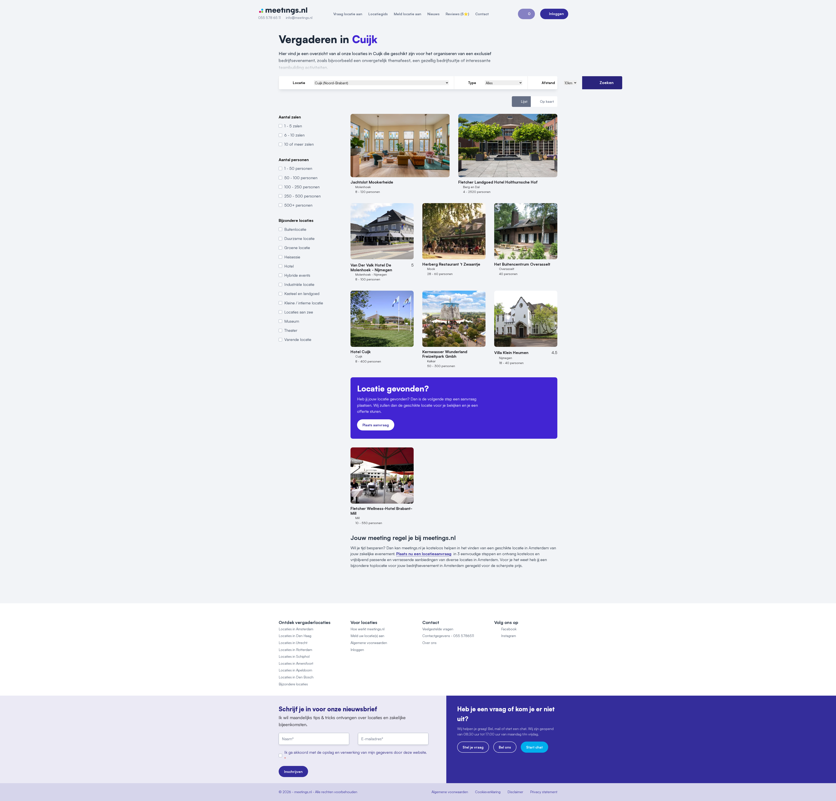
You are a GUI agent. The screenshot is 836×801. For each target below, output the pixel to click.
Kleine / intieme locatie (303, 302)
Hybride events (297, 275)
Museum (291, 321)
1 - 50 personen (298, 168)
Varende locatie (297, 339)
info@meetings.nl (299, 17)
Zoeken (607, 82)
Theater (290, 330)
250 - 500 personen (302, 196)
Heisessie (292, 257)
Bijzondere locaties (293, 684)
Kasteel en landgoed (301, 293)
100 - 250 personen (302, 186)
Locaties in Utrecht (293, 643)
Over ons (429, 643)
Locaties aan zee (298, 312)
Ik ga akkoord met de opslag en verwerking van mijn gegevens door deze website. (355, 752)
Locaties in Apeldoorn (295, 670)
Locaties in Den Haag (295, 636)
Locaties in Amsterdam (296, 629)
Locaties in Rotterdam (295, 650)
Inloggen (357, 650)
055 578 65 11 (269, 17)
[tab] (521, 101)
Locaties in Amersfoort (296, 663)
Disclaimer (515, 792)
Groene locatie (297, 247)
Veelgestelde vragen (437, 629)
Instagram (508, 636)
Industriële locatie (299, 284)
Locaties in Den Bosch (296, 677)
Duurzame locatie (299, 238)
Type (472, 82)
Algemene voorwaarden (369, 643)
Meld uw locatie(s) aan (367, 636)
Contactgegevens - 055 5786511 (448, 636)
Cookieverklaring (488, 792)
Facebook (508, 629)
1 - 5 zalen (293, 125)
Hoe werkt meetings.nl (367, 629)
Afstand (548, 82)
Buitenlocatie (295, 229)
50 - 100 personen (300, 177)
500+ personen (298, 205)
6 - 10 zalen (294, 135)
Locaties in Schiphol (294, 656)
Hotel (289, 266)
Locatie (299, 82)
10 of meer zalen (299, 144)
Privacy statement (543, 792)
